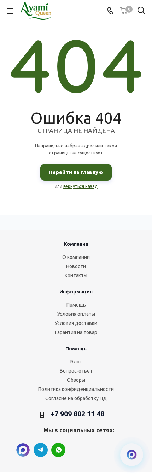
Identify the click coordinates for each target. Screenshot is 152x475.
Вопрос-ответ (76, 371)
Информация (76, 292)
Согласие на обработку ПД (76, 398)
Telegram (41, 450)
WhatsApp (58, 450)
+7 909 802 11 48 (77, 414)
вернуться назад (80, 186)
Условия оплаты (76, 314)
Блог (76, 361)
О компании (76, 257)
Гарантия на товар (76, 332)
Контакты (76, 275)
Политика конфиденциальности (76, 389)
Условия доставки (76, 323)
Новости (76, 266)
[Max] (23, 450)
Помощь (76, 305)
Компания (76, 244)
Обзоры (76, 380)
